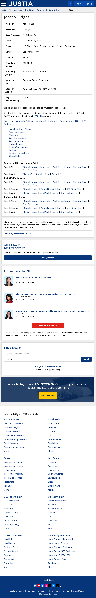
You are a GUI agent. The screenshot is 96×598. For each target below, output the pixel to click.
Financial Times (80, 167)
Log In (78, 4)
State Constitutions (57, 500)
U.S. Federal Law (13, 496)
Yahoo (55, 174)
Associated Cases (17, 132)
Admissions (53, 466)
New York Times (30, 170)
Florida (51, 516)
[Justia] (21, 3)
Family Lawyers (11, 443)
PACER (38, 116)
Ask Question (48, 257)
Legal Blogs (9, 543)
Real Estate (9, 481)
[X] (57, 585)
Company (42, 591)
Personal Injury (55, 447)
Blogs (50, 481)
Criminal (52, 427)
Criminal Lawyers (12, 431)
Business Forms (11, 547)
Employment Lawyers (14, 435)
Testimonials (54, 563)
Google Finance (31, 189)
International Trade (13, 477)
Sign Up (89, 4)
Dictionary (53, 462)
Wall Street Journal (62, 167)
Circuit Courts (10, 516)
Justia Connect (17, 591)
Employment (10, 470)
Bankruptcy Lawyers (13, 423)
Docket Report (16, 144)
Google (39, 174)
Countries (8, 563)
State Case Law (55, 508)
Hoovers (60, 189)
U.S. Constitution (11, 500)
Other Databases (13, 535)
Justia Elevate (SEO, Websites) (62, 551)
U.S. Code (8, 504)
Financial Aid (54, 470)
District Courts (10, 520)
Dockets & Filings (12, 524)
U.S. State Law (56, 496)
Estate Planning (55, 439)
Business (8, 458)
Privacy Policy (77, 591)
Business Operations (13, 466)
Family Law (53, 443)
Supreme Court (11, 512)
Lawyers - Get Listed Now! (48, 366)
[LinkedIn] (35, 585)
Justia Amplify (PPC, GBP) (59, 555)
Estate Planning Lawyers (15, 439)
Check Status (15, 156)
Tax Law (8, 485)
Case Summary (16, 141)
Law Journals (54, 477)
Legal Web (29, 174)
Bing (47, 174)
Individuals (54, 419)
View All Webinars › (48, 325)
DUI (50, 435)
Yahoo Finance (47, 189)
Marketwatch (45, 167)
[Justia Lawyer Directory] (60, 585)
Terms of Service (62, 591)
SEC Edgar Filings (75, 189)
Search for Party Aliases (20, 129)
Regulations (9, 508)
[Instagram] (46, 585)
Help (50, 591)
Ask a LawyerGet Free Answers (14, 246)
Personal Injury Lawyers (15, 447)
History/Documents (18, 147)
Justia (51, 580)
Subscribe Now (48, 395)
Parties (12, 150)
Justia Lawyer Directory (59, 543)
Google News (30, 167)
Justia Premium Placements (61, 547)
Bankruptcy (53, 423)
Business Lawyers (12, 427)
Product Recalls (11, 551)
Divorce (51, 431)
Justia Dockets (31, 193)
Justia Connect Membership (61, 539)
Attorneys (13, 135)
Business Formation (13, 462)
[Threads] (49, 585)
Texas (51, 524)
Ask (61, 174)
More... (7, 451)
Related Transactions (19, 153)
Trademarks (9, 559)
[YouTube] (39, 585)
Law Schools (54, 458)
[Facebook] (42, 585)
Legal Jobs (9, 539)
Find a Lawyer (12, 347)
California (52, 512)
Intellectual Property (13, 473)
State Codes (53, 504)
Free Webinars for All (17, 271)
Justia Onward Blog (57, 559)
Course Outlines (55, 473)
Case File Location (17, 138)
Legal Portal (30, 591)
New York (52, 520)
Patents (7, 555)
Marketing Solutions (59, 535)
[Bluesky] (53, 585)
